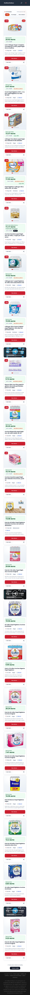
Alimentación (16, 528)
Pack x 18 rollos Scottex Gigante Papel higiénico (15, 669)
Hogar (14, 97)
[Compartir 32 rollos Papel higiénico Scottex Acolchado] (23, 903)
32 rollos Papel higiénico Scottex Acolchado (15, 888)
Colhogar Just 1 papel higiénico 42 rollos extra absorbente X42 (14, 281)
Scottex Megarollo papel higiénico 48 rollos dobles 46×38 (14, 432)
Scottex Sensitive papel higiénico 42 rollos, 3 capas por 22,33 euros (14, 235)
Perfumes (15, 190)
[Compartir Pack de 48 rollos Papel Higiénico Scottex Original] (23, 958)
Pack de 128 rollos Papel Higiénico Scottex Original (14, 570)
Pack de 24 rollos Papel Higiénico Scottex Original (15, 756)
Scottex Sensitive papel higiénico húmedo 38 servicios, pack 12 (14, 478)
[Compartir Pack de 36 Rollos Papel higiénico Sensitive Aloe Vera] (23, 859)
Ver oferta (14, 58)
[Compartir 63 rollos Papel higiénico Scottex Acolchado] (23, 640)
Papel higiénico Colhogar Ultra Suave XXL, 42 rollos (14, 187)
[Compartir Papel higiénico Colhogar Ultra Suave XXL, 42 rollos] (23, 202)
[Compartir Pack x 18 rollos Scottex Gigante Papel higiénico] (23, 684)
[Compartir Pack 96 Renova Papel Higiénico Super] (23, 815)
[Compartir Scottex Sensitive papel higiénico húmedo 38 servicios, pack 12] (23, 494)
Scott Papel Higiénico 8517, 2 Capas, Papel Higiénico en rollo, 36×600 (15, 93)
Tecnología (13, 14)
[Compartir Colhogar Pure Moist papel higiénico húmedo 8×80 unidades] (23, 155)
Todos (7, 14)
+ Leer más (8, 62)
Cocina (14, 50)
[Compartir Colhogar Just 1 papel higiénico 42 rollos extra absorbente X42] (23, 297)
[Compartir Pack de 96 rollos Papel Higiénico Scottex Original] (23, 728)
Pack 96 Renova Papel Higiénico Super (14, 800)
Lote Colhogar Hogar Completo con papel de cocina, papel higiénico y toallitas (15, 46)
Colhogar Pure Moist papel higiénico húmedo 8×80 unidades (15, 139)
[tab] (12, 80)
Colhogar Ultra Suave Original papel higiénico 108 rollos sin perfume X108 (14, 328)
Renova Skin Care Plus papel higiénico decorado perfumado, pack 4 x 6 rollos (14, 386)
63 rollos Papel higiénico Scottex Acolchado (15, 625)
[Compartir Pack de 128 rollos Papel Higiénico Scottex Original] (23, 586)
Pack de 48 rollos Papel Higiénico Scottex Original (15, 942)
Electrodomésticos (23, 14)
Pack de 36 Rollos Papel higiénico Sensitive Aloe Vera (15, 844)
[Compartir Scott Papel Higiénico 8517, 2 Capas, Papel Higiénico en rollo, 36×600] (23, 109)
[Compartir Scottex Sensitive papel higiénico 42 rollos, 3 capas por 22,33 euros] (23, 251)
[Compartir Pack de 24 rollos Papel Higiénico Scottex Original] (23, 772)
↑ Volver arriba (15, 968)
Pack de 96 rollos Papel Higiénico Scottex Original (15, 713)
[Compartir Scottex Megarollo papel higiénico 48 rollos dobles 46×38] (23, 447)
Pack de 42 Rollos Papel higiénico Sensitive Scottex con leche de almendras (15, 524)
